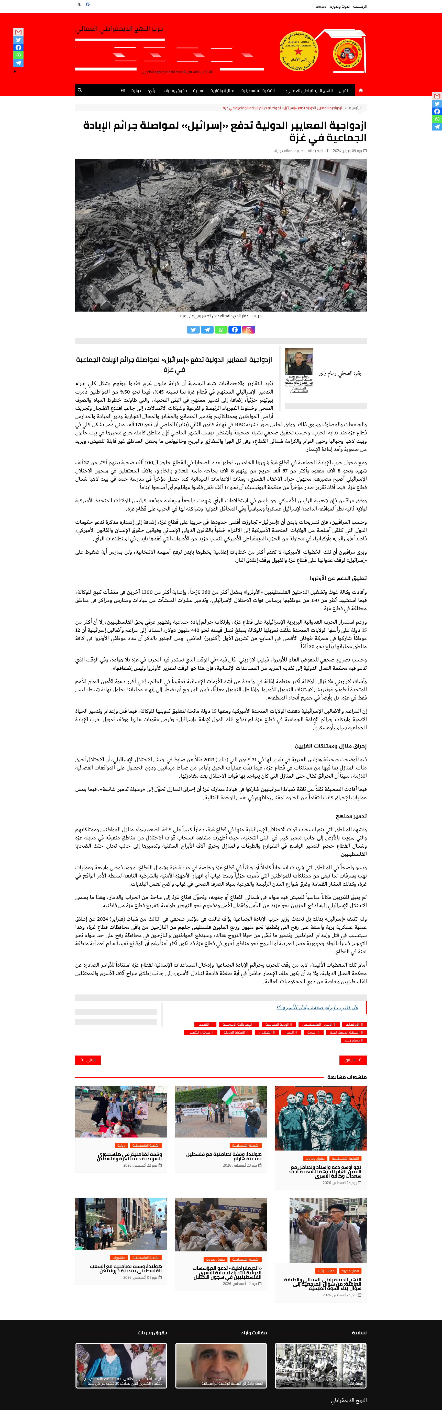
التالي (91, 1060)
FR (123, 90)
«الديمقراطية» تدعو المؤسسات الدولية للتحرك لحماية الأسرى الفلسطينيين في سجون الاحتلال (227, 1272)
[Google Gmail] (18, 32)
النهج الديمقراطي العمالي (309, 90)
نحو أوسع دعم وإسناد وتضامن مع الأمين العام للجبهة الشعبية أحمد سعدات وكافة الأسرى (324, 1171)
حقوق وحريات (175, 90)
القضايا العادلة (234, 1032)
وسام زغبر (352, 1040)
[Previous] (185, 1365)
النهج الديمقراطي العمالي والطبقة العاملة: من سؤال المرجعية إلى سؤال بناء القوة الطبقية (322, 1284)
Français (319, 6)
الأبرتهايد (353, 1024)
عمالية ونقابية (223, 90)
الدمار (289, 1032)
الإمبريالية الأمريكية (237, 1024)
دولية (136, 90)
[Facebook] (18, 47)
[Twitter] (18, 40)
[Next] (356, 1365)
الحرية (311, 1032)
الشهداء (265, 1032)
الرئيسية (360, 6)
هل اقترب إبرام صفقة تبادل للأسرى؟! (317, 1007)
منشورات (119, 1257)
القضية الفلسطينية (308, 150)
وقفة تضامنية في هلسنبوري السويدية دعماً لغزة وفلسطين (129, 1156)
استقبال (345, 90)
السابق (350, 1060)
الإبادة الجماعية (277, 1024)
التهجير (203, 1024)
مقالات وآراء (283, 150)
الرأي (153, 90)
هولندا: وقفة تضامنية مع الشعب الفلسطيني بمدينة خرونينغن (126, 1268)
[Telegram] (18, 63)
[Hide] (15, 71)
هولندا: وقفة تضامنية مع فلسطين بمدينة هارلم (224, 1156)
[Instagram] (248, 330)
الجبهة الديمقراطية (345, 1032)
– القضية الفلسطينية (259, 90)
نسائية (198, 90)
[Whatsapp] (18, 55)
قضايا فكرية (350, 1271)
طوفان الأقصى (199, 1032)
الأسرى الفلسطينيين (317, 1024)
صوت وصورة (340, 6)
